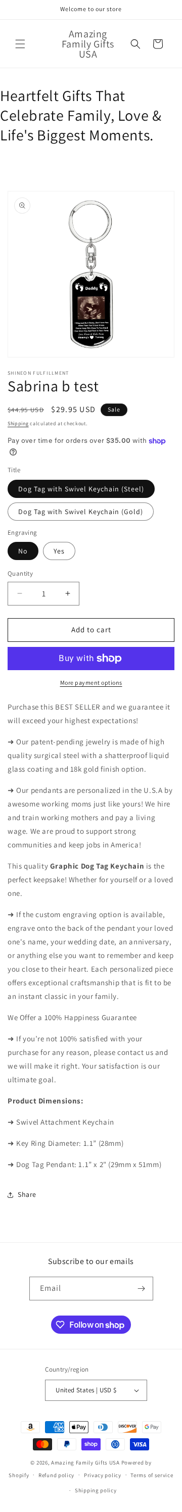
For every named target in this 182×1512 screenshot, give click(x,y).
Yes (59, 551)
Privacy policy (102, 1475)
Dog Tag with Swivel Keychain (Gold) (80, 511)
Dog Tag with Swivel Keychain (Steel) (81, 488)
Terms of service (151, 1475)
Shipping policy (96, 1490)
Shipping (18, 423)
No (23, 551)
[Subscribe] (141, 1288)
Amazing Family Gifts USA (85, 1462)
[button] (20, 44)
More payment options (91, 682)
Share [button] (27, 1194)
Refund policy (56, 1475)
